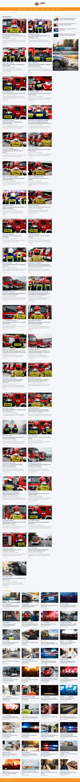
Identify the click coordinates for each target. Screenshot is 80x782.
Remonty (11, 491)
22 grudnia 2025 (6, 467)
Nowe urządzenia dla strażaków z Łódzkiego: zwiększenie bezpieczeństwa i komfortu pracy (38, 410)
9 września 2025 (6, 581)
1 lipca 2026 (5, 67)
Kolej (23, 641)
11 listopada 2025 (6, 552)
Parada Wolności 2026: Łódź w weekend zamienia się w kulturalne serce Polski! (68, 624)
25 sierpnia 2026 (45, 682)
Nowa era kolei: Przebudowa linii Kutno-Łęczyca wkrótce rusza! (68, 773)
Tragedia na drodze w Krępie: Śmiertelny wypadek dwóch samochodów (67, 24)
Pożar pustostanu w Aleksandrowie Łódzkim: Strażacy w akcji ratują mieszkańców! (38, 550)
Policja (40, 291)
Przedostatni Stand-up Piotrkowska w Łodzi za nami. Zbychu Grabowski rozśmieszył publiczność (10, 773)
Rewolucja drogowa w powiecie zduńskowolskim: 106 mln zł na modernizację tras (9, 625)
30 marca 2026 (32, 267)
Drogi (4, 622)
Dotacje (4, 263)
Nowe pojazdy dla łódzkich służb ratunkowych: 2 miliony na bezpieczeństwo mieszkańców (39, 294)
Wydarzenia (37, 34)
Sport (48, 9)
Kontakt (57, 9)
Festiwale (62, 696)
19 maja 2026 (31, 181)
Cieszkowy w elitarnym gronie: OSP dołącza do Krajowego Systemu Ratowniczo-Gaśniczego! (38, 351)
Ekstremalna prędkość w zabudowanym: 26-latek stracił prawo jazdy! (11, 643)
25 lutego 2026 (6, 353)
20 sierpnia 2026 (26, 775)
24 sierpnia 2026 (45, 700)
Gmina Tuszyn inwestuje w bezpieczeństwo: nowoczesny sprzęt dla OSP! (13, 465)
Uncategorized (44, 641)
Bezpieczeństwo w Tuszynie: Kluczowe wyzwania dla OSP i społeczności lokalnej (39, 323)
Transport (31, 622)
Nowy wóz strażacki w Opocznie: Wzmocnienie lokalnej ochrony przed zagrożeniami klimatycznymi (40, 265)
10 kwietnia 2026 (32, 238)
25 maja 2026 (31, 152)
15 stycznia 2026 (32, 382)
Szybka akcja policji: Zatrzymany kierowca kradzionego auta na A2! (49, 754)
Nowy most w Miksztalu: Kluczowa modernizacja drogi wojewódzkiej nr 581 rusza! (49, 643)
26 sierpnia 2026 (45, 645)
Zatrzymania (71, 733)
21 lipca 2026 (5, 38)
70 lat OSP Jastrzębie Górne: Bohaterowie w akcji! (14, 93)
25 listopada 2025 (32, 467)
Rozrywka (36, 9)
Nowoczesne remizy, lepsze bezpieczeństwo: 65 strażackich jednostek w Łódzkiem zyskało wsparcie (14, 351)
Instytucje (30, 9)
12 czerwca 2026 (32, 124)
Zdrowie (42, 9)
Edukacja (62, 659)
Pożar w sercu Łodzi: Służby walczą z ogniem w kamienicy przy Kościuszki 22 (13, 438)
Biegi (61, 622)
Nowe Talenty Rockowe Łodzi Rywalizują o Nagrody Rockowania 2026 (68, 680)
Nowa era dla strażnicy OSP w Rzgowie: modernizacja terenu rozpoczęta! (11, 494)
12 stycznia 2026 (32, 412)
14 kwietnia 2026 (6, 238)
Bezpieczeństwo (6, 34)
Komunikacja (62, 752)
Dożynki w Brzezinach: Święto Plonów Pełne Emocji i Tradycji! (48, 624)
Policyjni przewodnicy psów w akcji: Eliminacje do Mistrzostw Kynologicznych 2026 (30, 755)
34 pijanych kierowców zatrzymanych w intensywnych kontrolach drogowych (30, 717)
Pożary (4, 435)
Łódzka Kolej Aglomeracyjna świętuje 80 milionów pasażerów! (49, 680)
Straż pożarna (12, 34)
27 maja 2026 (5, 153)
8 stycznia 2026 (6, 440)
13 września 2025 (32, 552)
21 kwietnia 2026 (32, 208)
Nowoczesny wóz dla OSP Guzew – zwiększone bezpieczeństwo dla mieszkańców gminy (39, 380)
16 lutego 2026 (32, 353)
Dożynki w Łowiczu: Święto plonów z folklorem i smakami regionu (67, 699)
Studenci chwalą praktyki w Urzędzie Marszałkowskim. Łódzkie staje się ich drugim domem (67, 662)
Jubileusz (4, 176)
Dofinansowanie (38, 120)
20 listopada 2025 (6, 496)
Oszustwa (43, 659)
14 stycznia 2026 (6, 412)
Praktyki (66, 659)
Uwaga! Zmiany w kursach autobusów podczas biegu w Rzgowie (10, 680)
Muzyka (23, 733)
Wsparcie (11, 205)
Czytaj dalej (5, 44)
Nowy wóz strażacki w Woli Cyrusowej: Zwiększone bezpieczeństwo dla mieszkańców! (14, 294)
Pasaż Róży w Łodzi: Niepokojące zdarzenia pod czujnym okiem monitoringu (68, 736)
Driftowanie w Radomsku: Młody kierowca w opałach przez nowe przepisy (49, 736)
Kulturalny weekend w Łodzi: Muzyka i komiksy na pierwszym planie (68, 643)
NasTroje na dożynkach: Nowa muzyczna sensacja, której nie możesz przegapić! (67, 34)
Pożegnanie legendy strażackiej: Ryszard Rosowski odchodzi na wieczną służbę (14, 523)
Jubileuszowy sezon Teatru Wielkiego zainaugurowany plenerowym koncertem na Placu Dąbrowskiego (49, 699)
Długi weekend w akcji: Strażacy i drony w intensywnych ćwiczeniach (12, 550)
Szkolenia (11, 548)
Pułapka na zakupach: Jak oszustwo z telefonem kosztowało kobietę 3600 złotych (48, 662)
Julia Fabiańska (13, 38)
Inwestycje (7, 622)
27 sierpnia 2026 (6, 608)
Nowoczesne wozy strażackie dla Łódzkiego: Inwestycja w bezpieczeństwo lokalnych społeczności (13, 381)
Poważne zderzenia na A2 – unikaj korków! (49, 716)
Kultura (42, 622)
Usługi (52, 9)
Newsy (24, 9)
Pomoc (29, 435)
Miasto (19, 9)
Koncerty (64, 622)
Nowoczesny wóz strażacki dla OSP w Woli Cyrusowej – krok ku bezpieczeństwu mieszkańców (39, 122)
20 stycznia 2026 (6, 383)
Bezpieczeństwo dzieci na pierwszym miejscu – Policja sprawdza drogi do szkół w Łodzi (68, 718)
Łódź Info (11, 780)
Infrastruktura (6, 491)
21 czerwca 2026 (6, 94)
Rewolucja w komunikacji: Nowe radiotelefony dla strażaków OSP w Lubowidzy (39, 465)
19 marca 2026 (6, 296)
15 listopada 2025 (32, 496)
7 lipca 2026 (31, 38)
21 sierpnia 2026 (6, 756)
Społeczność (5, 733)
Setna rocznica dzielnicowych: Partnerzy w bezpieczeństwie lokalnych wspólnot (68, 19)
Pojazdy (36, 291)
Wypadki (17, 34)
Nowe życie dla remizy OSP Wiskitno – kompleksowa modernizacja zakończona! (40, 65)
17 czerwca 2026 (32, 96)
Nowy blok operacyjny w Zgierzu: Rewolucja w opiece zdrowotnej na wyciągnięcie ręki (10, 755)
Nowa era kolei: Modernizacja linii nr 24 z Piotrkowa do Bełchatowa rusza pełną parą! (30, 625)
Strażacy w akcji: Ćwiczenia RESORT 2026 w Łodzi (39, 207)
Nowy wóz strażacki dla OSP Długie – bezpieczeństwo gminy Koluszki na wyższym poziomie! (13, 151)
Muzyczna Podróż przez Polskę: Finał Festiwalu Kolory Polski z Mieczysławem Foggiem (11, 718)
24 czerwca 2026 (32, 67)
